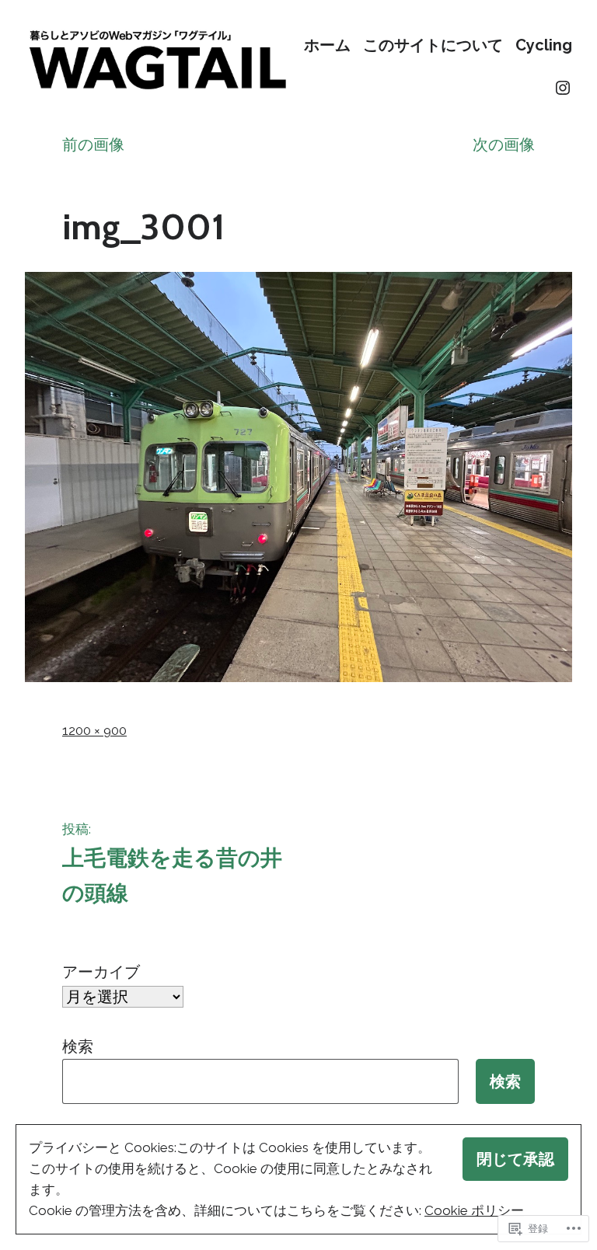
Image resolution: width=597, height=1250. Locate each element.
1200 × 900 (94, 730)
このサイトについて (433, 45)
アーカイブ (101, 972)
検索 (77, 1046)
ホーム (327, 45)
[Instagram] (562, 87)
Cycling (543, 45)
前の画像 (93, 144)
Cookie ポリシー (474, 1210)
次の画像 (504, 144)
